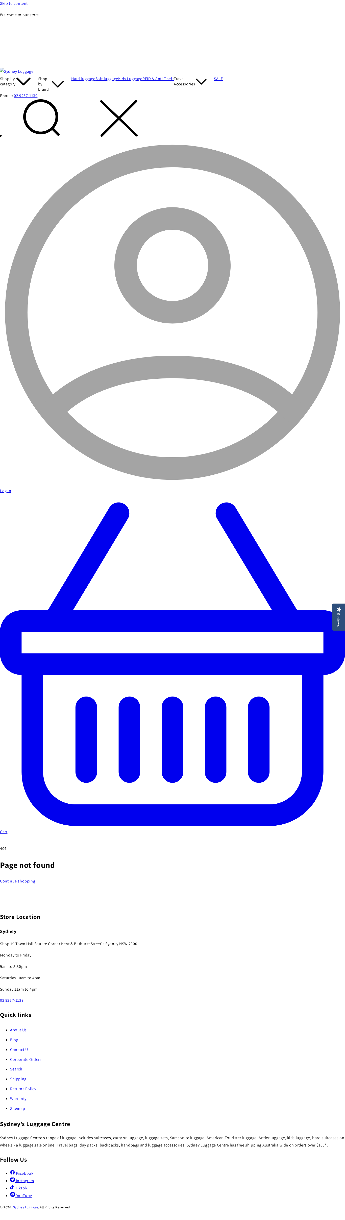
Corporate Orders (26, 1059)
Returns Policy (23, 1088)
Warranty (18, 1098)
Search (16, 1069)
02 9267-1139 (25, 95)
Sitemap (17, 1108)
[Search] (172, 119)
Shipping (18, 1079)
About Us (18, 1030)
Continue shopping (17, 881)
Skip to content (14, 3)
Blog (14, 1039)
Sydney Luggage (25, 1207)
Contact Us (20, 1049)
